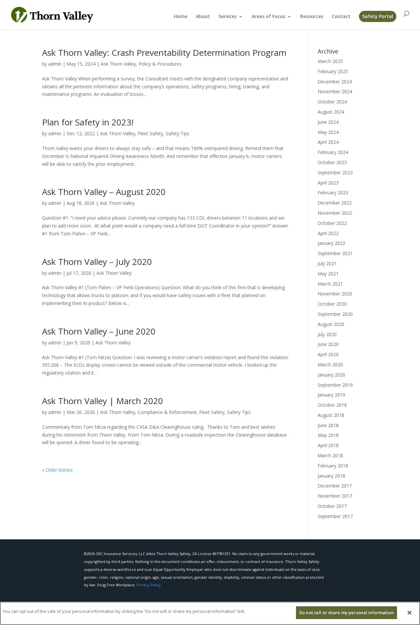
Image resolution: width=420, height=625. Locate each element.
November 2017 (335, 496)
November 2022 (335, 213)
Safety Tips (177, 133)
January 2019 (331, 395)
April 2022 (328, 233)
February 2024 (333, 152)
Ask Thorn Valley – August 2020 (104, 192)
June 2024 (328, 122)
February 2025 (333, 71)
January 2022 (331, 243)
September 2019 (335, 385)
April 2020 (328, 354)
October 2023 (332, 162)
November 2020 (335, 294)
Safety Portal (377, 16)
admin (54, 64)
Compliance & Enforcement (167, 412)
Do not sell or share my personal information (346, 612)
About (203, 16)
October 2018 (332, 405)
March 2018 (330, 455)
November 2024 (335, 91)
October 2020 (332, 304)
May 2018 (328, 435)
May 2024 (328, 132)
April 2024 (328, 142)
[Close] (409, 612)
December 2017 (335, 486)
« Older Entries (57, 470)
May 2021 (328, 273)
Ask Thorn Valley (118, 64)
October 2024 (332, 101)
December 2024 (335, 81)
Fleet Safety (150, 133)
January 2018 (331, 476)
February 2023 (333, 192)
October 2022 (332, 223)
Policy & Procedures (159, 64)
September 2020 (335, 314)
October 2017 (332, 506)
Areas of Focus (268, 16)
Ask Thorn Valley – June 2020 (99, 331)
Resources (311, 16)
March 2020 (330, 364)
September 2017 (335, 516)
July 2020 (327, 334)
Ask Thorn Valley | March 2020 (102, 401)
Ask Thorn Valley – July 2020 (97, 262)
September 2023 (335, 172)
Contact (341, 16)
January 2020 (331, 375)
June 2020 (328, 344)
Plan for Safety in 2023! (88, 122)
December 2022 (335, 203)
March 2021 (330, 284)
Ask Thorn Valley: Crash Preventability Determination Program (164, 52)
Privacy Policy (148, 584)
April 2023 (328, 183)
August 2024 (331, 112)
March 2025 (330, 61)
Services (228, 16)
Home (180, 16)
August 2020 (331, 324)
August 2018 (331, 415)
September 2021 (335, 253)
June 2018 (328, 425)
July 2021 (327, 263)
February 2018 (333, 466)
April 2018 (328, 445)
